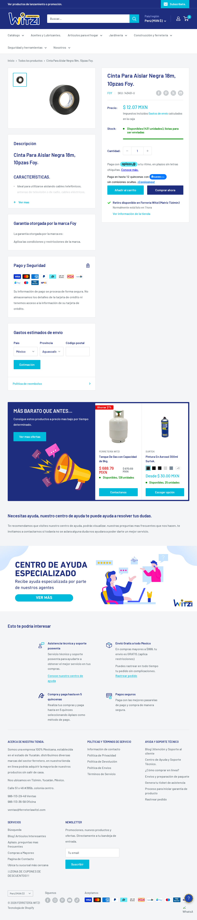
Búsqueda (14, 829)
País (16, 343)
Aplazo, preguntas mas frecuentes (23, 844)
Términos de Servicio (101, 774)
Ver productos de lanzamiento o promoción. (35, 4)
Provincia (46, 343)
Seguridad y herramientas (25, 47)
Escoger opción (164, 492)
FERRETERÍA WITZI (109, 451)
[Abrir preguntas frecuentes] (188, 898)
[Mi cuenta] (178, 19)
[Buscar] (134, 18)
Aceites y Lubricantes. (46, 35)
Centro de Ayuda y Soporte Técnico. (163, 761)
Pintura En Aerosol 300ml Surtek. (162, 459)
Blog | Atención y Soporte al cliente (163, 751)
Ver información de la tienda (131, 213)
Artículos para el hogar (83, 35)
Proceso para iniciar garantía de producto (166, 791)
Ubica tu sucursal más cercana (28, 865)
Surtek (150, 451)
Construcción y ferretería (151, 35)
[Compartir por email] (180, 93)
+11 (178, 468)
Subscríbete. (178, 4)
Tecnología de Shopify (21, 907)
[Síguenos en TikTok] (77, 900)
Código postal (75, 343)
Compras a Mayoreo (21, 852)
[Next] (188, 451)
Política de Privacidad (101, 755)
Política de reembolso (27, 383)
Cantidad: (114, 151)
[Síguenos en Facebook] (47, 900)
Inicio (11, 60)
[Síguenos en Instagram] (55, 900)
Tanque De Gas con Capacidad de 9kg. (118, 459)
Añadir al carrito (125, 190)
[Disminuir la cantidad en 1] (127, 151)
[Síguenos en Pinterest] (62, 900)
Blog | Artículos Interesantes (27, 836)
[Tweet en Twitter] (173, 93)
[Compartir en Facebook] (158, 93)
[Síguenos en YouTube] (69, 900)
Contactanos (118, 492)
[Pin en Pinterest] (166, 93)
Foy (109, 93)
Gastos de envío (158, 113)
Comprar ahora (165, 190)
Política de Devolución (102, 761)
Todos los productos (30, 60)
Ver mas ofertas (29, 436)
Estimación (27, 364)
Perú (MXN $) (17, 893)
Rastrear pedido (126, 675)
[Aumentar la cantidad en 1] (148, 151)
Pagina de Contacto (21, 859)
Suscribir (77, 864)
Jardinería (116, 35)
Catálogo (14, 35)
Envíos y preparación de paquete (167, 776)
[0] (186, 18)
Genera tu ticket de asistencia (165, 782)
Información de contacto (103, 749)
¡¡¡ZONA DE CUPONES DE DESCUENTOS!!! (24, 873)
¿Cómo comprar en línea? (162, 770)
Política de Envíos (99, 768)
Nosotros (59, 47)
